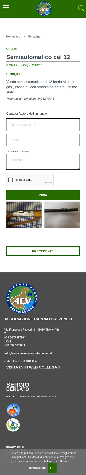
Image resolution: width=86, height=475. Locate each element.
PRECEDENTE (43, 251)
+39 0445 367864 (14, 337)
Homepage (13, 36)
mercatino (34, 36)
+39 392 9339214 (14, 345)
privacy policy (15, 446)
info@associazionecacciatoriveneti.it (28, 353)
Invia (43, 195)
